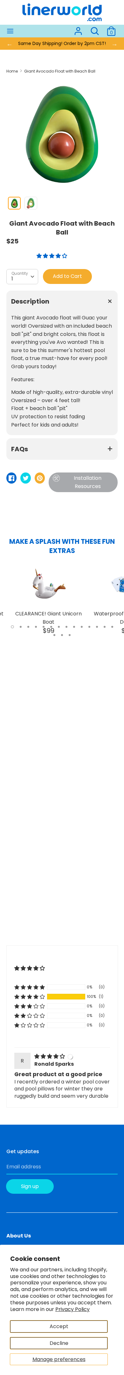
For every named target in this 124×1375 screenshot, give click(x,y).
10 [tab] (82, 627)
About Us (18, 1235)
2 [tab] (21, 627)
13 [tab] (105, 627)
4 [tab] (36, 627)
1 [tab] (12, 626)
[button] (52, 256)
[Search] (94, 28)
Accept (59, 1326)
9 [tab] (74, 627)
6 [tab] (51, 627)
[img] (50, 1056)
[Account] (78, 28)
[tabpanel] (48, 599)
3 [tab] (28, 627)
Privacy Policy (72, 1309)
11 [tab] (89, 627)
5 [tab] (44, 627)
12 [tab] (97, 627)
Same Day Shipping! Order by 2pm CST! (62, 43)
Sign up (30, 1186)
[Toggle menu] (10, 31)
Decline (59, 1343)
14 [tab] (112, 627)
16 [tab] (62, 635)
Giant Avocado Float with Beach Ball (59, 71)
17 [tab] (70, 635)
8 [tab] (66, 627)
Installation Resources (87, 482)
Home (12, 71)
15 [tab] (54, 635)
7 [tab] (59, 627)
